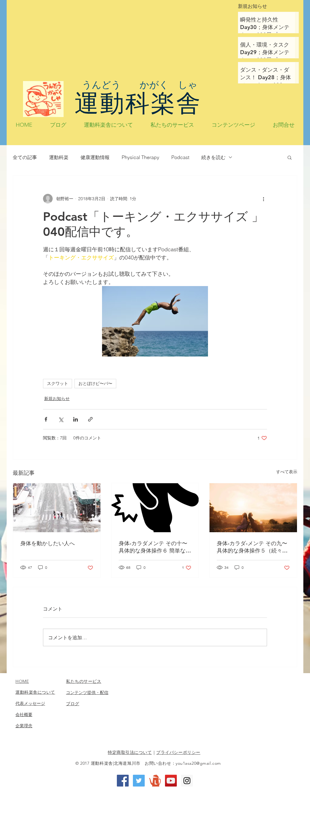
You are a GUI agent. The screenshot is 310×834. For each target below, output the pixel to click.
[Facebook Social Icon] (123, 781)
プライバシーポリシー (178, 752)
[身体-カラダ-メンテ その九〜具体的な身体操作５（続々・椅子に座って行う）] (253, 507)
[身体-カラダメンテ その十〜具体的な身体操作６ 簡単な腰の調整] (155, 507)
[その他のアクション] (263, 198)
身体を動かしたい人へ (47, 543)
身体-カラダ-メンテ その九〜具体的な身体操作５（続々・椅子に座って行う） (252, 547)
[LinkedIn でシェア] (75, 419)
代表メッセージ (30, 703)
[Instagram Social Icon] (187, 781)
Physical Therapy (140, 157)
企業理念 (23, 725)
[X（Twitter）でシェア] (61, 419)
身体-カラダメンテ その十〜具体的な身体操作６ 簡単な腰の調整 (155, 547)
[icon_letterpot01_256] (155, 781)
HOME (22, 681)
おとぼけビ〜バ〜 (95, 383)
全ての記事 (25, 157)
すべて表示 (286, 471)
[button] (289, 157)
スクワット (57, 383)
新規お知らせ (57, 398)
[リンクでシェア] (90, 419)
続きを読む (213, 157)
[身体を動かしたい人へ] (57, 507)
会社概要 (23, 714)
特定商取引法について (130, 752)
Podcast (180, 157)
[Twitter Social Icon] (139, 781)
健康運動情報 (95, 157)
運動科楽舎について (35, 692)
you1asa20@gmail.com (198, 763)
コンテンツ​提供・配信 (87, 692)
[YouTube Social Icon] (171, 781)
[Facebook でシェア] (46, 419)
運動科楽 (58, 157)
